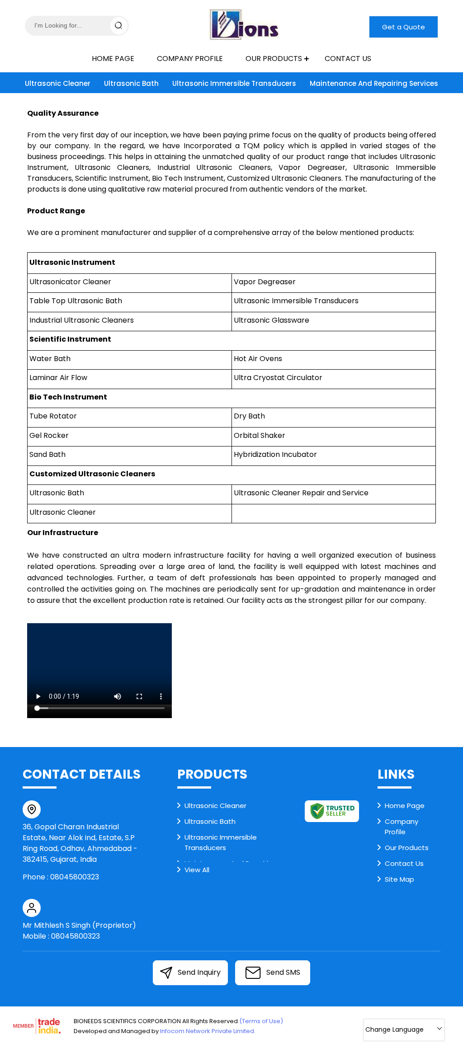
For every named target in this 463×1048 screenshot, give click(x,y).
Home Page (113, 58)
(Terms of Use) (261, 1021)
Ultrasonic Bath (131, 83)
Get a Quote (403, 27)
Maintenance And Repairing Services (374, 83)
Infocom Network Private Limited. (207, 1031)
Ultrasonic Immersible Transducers (234, 83)
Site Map (399, 879)
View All (196, 869)
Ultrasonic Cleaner (57, 83)
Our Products (274, 58)
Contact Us (348, 58)
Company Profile (190, 58)
